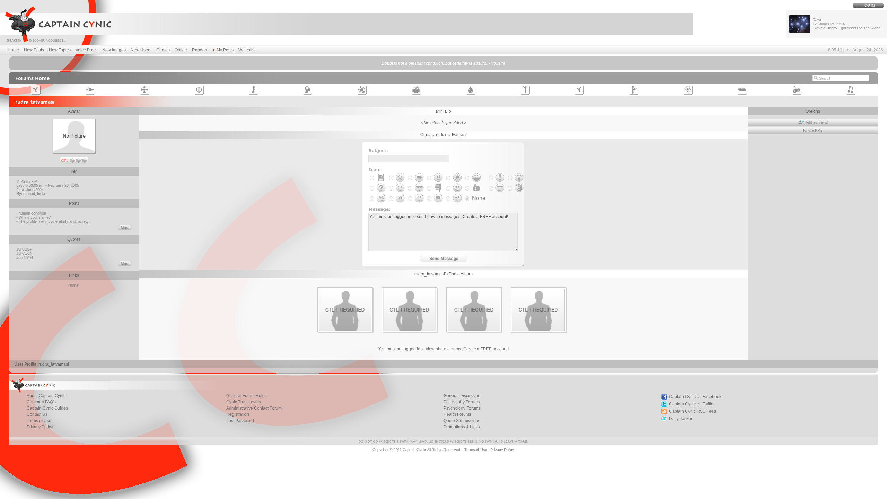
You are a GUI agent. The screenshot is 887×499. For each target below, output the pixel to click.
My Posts (225, 49)
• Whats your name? (33, 217)
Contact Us (37, 414)
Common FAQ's (41, 402)
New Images (114, 49)
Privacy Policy (40, 426)
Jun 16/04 (25, 257)
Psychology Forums (462, 408)
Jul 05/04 (24, 249)
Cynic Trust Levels (243, 402)
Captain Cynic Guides (47, 408)
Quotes (163, 49)
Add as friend (816, 122)
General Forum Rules (246, 395)
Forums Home (32, 78)
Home (13, 49)
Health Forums (457, 414)
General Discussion (462, 395)
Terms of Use (39, 420)
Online (181, 49)
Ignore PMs (813, 130)
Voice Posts (86, 49)
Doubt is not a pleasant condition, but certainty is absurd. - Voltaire (443, 63)
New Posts (34, 49)
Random (200, 49)
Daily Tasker (680, 418)
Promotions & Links (462, 426)
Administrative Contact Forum (254, 408)
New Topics (60, 49)
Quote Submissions (462, 420)
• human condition (31, 213)
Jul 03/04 (24, 253)
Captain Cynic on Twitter (692, 404)
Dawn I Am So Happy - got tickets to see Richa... (848, 24)
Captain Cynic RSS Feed (692, 411)
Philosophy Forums (462, 402)
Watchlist (246, 49)
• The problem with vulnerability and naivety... (53, 221)
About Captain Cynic (46, 395)
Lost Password (240, 420)
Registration (237, 414)
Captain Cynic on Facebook (695, 396)
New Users (141, 49)
